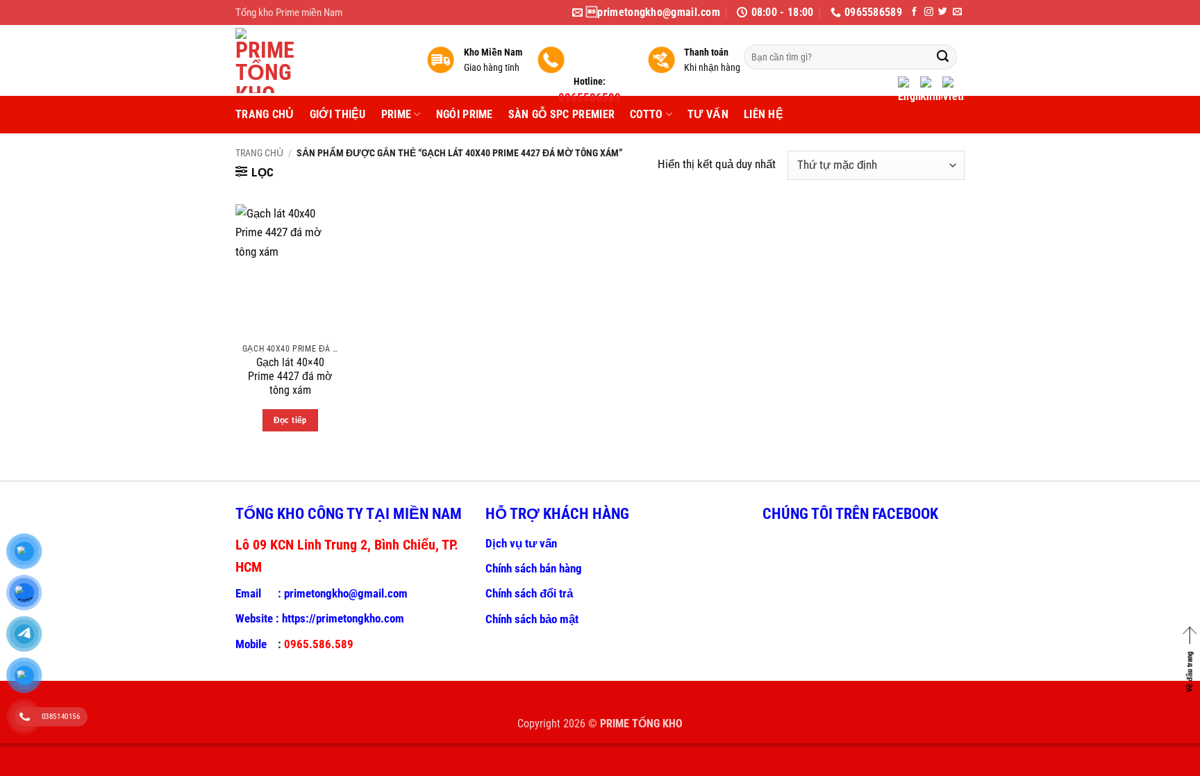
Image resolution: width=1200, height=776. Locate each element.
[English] (909, 91)
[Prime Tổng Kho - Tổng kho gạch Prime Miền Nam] (320, 60)
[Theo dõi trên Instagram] (928, 12)
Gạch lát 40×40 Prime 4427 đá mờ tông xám (290, 376)
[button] (254, 172)
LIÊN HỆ (763, 114)
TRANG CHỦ (264, 114)
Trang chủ (259, 152)
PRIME (396, 114)
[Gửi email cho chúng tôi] (957, 12)
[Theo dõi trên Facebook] (914, 12)
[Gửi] (943, 56)
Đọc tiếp (290, 420)
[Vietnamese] (953, 91)
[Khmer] (931, 91)
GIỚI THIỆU (338, 114)
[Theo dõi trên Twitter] (942, 12)
